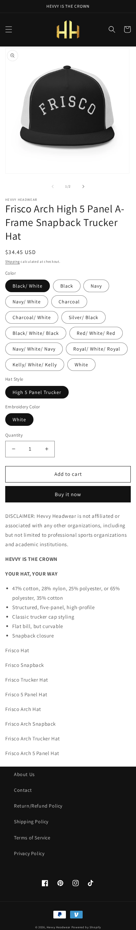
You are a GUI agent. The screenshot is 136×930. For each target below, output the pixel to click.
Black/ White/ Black (36, 333)
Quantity (14, 435)
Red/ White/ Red (96, 333)
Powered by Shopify (86, 927)
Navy (96, 286)
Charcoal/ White (32, 317)
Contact (23, 790)
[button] (8, 29)
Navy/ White (27, 301)
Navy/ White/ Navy (34, 349)
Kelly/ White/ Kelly (35, 364)
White (81, 364)
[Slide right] (83, 186)
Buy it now (68, 494)
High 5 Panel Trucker (37, 392)
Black (66, 286)
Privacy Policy (29, 853)
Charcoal (69, 301)
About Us (24, 774)
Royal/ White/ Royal (96, 349)
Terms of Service (32, 837)
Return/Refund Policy (38, 806)
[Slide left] (52, 186)
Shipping (12, 261)
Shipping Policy (31, 821)
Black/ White (28, 286)
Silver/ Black (83, 317)
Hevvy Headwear (58, 927)
